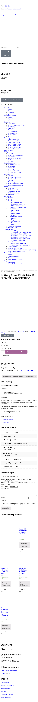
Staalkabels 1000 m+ (10, 115)
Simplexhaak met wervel (15, 264)
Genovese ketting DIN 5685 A (16, 125)
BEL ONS (5, 74)
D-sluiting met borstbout (14, 177)
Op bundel (11, 112)
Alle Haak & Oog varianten (15, 231)
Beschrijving (7, 376)
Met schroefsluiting (13, 256)
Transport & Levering (7, 694)
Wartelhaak (11, 194)
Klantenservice (5, 682)
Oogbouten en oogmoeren (15, 216)
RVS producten (8, 152)
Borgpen (10, 197)
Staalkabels (7, 108)
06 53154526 (6, 6)
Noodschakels (12, 208)
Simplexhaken (8, 261)
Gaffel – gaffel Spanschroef (15, 155)
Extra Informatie (7, 335)
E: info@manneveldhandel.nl (9, 670)
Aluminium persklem (14, 164)
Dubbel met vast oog (17, 205)
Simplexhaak (11, 262)
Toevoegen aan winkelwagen (16, 352)
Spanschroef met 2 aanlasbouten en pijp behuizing (22, 250)
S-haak (13, 215)
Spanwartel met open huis (15, 248)
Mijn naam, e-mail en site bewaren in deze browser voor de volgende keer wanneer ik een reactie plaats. (18, 504)
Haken (6, 186)
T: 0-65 (3, 673)
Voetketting (11, 128)
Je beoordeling (5, 488)
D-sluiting (10, 153)
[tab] (7, 376)
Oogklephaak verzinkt (14, 191)
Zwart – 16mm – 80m (14, 149)
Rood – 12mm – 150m (14, 145)
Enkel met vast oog (16, 202)
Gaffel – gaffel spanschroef (18, 243)
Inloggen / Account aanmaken (9, 15)
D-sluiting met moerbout (14, 179)
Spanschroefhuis (12, 246)
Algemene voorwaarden (7, 685)
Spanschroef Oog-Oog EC (18, 240)
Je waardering (5, 486)
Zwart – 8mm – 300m (14, 142)
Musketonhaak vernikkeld (15, 259)
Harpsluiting (11, 182)
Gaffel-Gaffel (11, 242)
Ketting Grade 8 (12, 131)
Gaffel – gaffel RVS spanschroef (20, 245)
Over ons (3, 691)
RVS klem (11, 169)
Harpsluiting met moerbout (15, 183)
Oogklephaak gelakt (13, 193)
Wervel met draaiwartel (14, 226)
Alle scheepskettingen (7, 419)
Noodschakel (15, 210)
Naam (3, 497)
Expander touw (8, 150)
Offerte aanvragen (6, 697)
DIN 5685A (31, 331)
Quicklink (14, 212)
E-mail (3, 500)
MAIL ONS (6, 90)
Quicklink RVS (15, 213)
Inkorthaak (11, 188)
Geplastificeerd (12, 111)
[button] (12, 100)
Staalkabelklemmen (9, 163)
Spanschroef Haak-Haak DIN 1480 (21, 232)
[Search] (18, 47)
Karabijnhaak (11, 156)
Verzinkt (10, 109)
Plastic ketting (12, 134)
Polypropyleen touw (10, 138)
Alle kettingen (5, 422)
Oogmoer (14, 220)
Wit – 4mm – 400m (13, 139)
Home (2, 270)
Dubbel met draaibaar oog (18, 207)
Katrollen (10, 201)
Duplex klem (11, 166)
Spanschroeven (8, 229)
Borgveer (10, 199)
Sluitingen (7, 174)
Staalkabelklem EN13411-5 (15, 172)
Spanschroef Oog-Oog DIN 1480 (20, 238)
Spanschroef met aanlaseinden (16, 251)
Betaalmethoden (5, 688)
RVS (9, 114)
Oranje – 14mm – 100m (14, 147)
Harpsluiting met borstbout (15, 185)
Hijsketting (11, 130)
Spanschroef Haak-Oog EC (19, 237)
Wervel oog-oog (12, 227)
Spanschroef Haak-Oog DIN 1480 (21, 235)
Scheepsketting (12, 123)
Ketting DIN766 (12, 133)
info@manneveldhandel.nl (13, 9)
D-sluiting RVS (12, 180)
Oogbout (13, 218)
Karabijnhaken (8, 253)
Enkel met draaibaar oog (18, 204)
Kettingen (7, 122)
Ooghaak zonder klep (14, 190)
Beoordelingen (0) (31, 376)
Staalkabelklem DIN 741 (15, 171)
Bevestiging (7, 196)
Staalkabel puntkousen (14, 221)
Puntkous (10, 160)
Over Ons (6, 649)
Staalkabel (11, 161)
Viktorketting (11, 126)
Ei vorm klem (11, 167)
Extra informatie (18, 376)
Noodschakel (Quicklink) (15, 158)
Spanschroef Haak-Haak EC (19, 234)
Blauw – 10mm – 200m (14, 144)
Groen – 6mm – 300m (14, 141)
